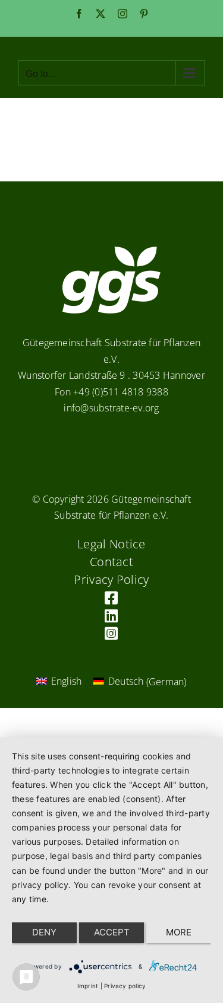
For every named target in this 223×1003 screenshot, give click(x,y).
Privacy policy (125, 985)
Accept (112, 932)
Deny (44, 932)
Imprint (88, 985)
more (178, 932)
